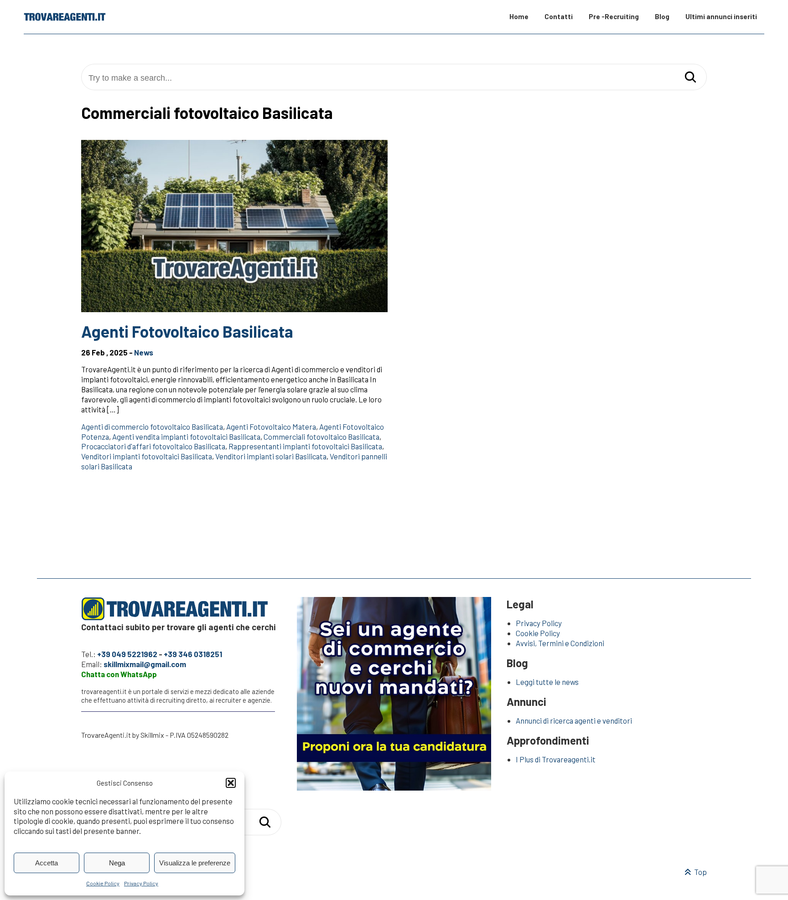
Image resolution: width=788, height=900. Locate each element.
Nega (117, 863)
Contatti (558, 16)
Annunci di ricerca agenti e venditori (574, 720)
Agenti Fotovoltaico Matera (271, 426)
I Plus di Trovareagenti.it (556, 759)
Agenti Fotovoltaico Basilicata (187, 331)
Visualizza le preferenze (194, 863)
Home (519, 16)
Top (700, 871)
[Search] (690, 77)
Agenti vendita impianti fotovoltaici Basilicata (186, 436)
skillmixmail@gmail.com (145, 664)
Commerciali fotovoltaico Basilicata (321, 436)
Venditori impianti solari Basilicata (271, 456)
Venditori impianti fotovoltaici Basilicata (146, 456)
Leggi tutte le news (547, 681)
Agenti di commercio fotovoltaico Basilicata (152, 426)
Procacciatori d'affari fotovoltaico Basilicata (153, 446)
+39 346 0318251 (193, 653)
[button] (230, 782)
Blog (662, 16)
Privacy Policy (141, 883)
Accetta (46, 863)
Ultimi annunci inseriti (721, 16)
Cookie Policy (102, 883)
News (143, 352)
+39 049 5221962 (127, 653)
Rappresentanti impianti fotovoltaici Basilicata (305, 446)
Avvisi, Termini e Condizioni (560, 643)
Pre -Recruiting (614, 16)
